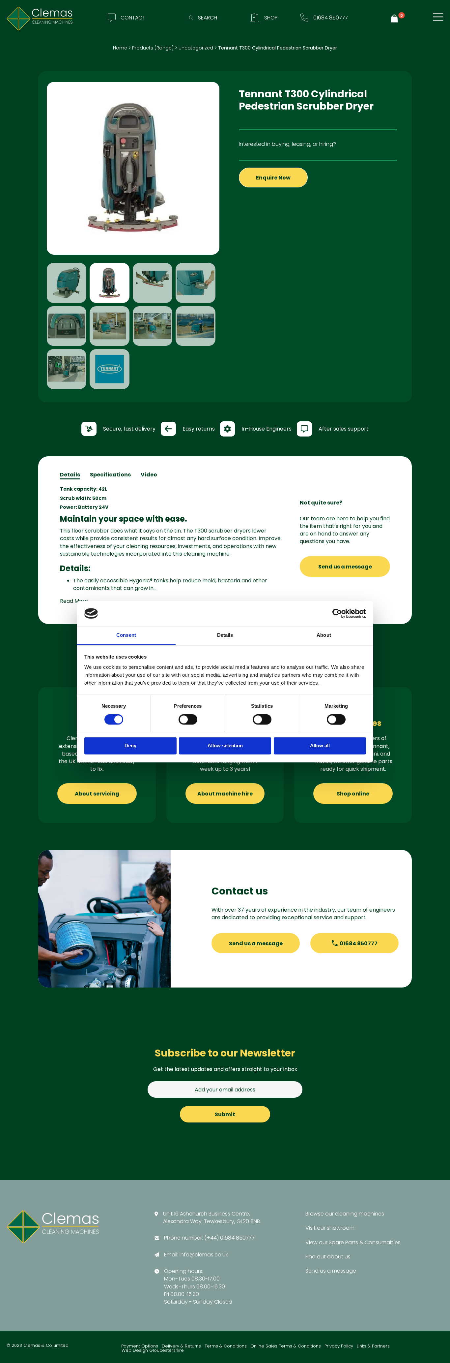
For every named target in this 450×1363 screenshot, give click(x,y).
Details (70, 474)
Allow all (320, 746)
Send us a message (345, 566)
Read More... (75, 601)
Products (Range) (153, 48)
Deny (130, 746)
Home (120, 48)
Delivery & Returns (181, 1346)
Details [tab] (225, 635)
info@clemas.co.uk (204, 1254)
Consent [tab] (126, 635)
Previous (36, 236)
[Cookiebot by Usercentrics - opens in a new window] (337, 613)
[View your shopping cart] (395, 18)
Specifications (110, 474)
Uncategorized (196, 48)
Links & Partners (373, 1346)
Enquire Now (273, 177)
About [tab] (324, 635)
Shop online (353, 793)
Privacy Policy (338, 1346)
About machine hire (225, 793)
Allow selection (225, 746)
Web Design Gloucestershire (153, 1350)
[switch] (188, 719)
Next (229, 236)
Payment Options (139, 1346)
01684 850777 (359, 943)
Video (149, 474)
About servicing (97, 793)
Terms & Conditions (226, 1346)
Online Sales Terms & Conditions (285, 1346)
